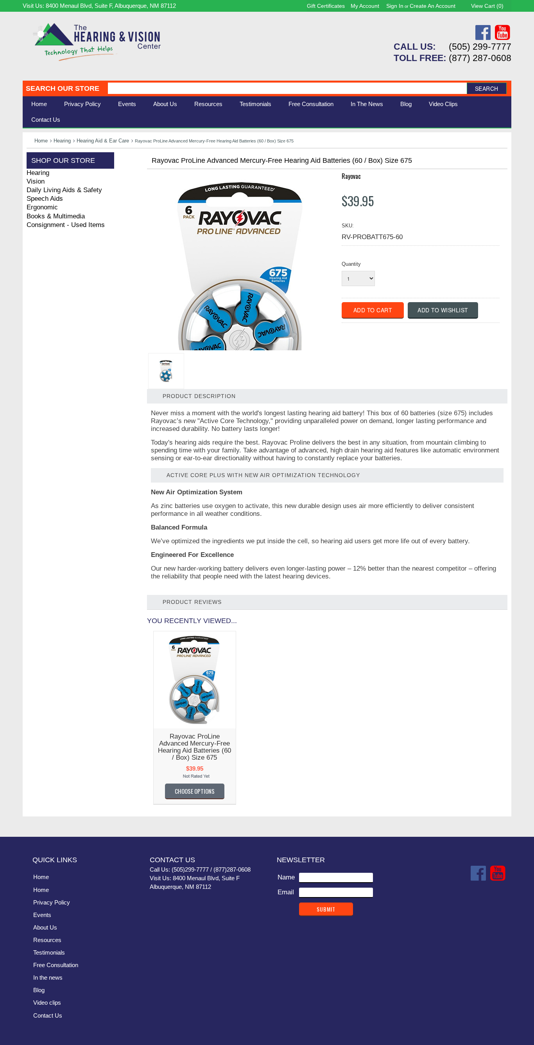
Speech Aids (45, 198)
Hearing (62, 141)
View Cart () (487, 6)
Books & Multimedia (56, 216)
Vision (36, 181)
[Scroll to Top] (500, 822)
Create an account (432, 6)
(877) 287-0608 (480, 58)
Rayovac (351, 176)
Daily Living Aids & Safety (64, 190)
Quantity (351, 264)
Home (39, 104)
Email (286, 892)
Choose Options (195, 791)
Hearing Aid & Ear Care (103, 141)
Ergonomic (42, 207)
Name (286, 877)
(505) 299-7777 (480, 46)
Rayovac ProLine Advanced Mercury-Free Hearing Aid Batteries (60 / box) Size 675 (194, 747)
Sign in (394, 6)
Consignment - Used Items (66, 225)
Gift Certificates (326, 6)
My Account (365, 6)
